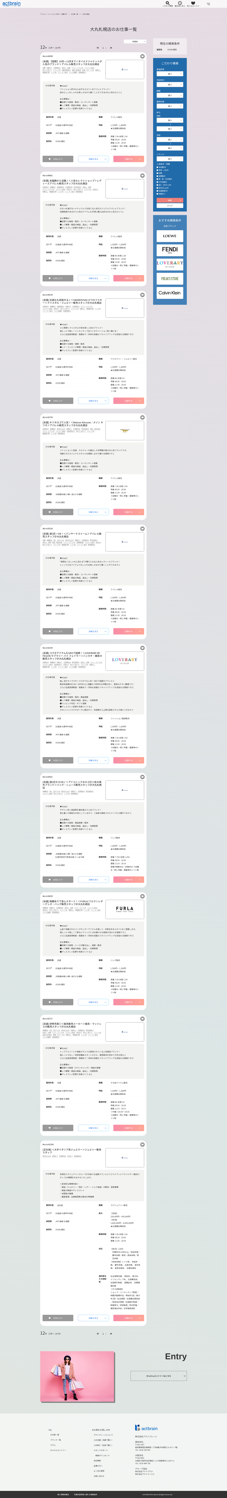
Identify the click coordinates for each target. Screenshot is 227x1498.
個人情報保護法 (63, 1494)
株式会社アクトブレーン (146, 1436)
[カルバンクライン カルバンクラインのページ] (170, 293)
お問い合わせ (99, 1476)
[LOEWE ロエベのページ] (170, 236)
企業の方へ (98, 1466)
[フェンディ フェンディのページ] (170, 250)
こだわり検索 (167, 6)
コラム (53, 1445)
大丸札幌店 (85, 14)
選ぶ (170, 73)
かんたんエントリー (58, 1450)
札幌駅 (66, 133)
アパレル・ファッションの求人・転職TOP (53, 14)
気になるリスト (193, 6)
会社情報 (97, 1460)
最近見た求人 (180, 6)
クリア (170, 205)
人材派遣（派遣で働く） (103, 1440)
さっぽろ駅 (79, 857)
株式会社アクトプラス (144, 1471)
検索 (170, 200)
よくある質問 (99, 1471)
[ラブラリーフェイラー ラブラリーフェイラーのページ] (170, 264)
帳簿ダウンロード (102, 1455)
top (50, 1429)
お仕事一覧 (74, 14)
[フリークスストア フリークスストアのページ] (170, 278)
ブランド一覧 (55, 1440)
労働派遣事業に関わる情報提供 (85, 1494)
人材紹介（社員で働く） (103, 1445)
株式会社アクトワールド (145, 1474)
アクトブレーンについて (103, 1435)
